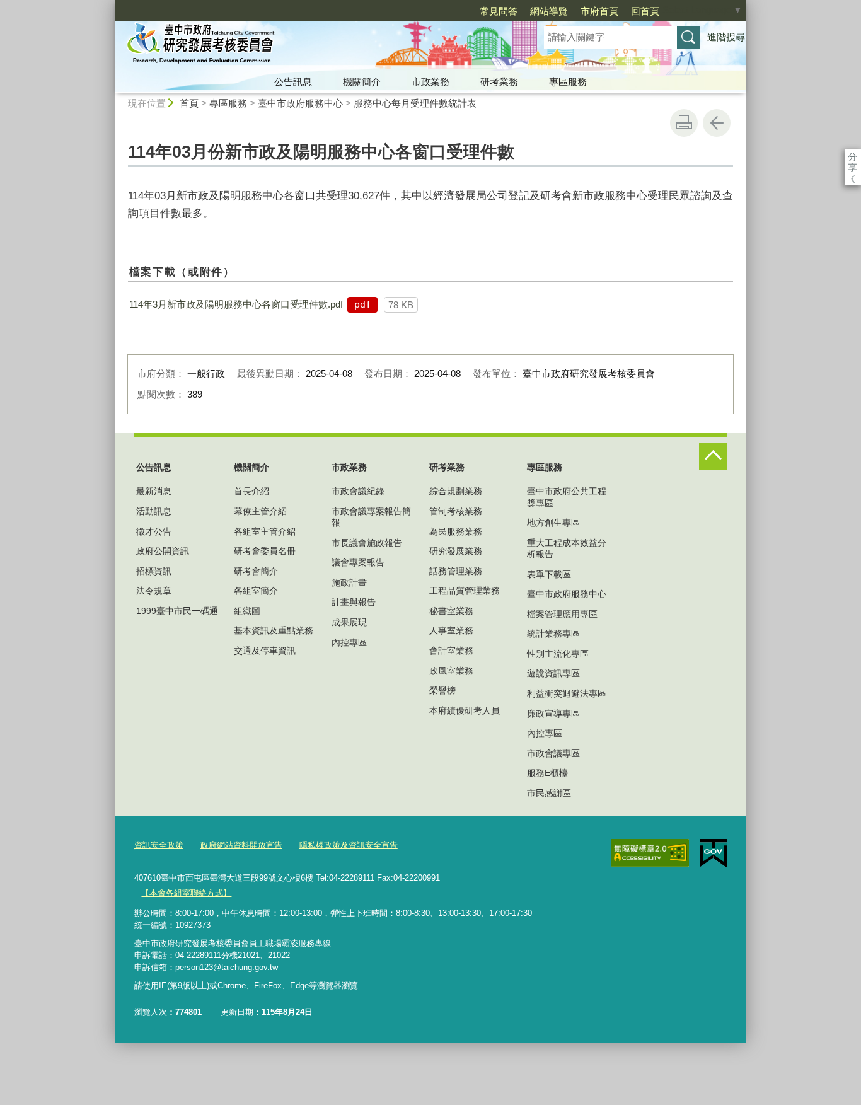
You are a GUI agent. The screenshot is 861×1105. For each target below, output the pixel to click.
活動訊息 (153, 511)
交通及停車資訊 (265, 650)
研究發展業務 (455, 551)
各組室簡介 (256, 591)
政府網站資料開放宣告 (241, 845)
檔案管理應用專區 (562, 614)
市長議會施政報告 (367, 543)
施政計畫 (349, 582)
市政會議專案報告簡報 (371, 517)
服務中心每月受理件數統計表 (415, 103)
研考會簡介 (256, 571)
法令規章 (153, 591)
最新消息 (153, 491)
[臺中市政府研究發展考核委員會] (314, 46)
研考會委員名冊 (265, 551)
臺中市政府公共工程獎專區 (566, 496)
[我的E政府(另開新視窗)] (713, 853)
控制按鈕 (713, 456)
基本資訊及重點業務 (273, 630)
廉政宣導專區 (553, 714)
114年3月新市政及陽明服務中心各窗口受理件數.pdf (236, 304)
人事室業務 (451, 630)
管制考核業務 (455, 511)
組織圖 (247, 611)
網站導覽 (549, 11)
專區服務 (568, 81)
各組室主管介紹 (265, 531)
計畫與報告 (354, 602)
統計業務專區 (553, 633)
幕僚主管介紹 (260, 511)
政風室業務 (451, 671)
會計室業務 (451, 650)
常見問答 (498, 11)
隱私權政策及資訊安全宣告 (348, 845)
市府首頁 (599, 11)
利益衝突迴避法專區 (566, 693)
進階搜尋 (726, 37)
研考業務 (499, 81)
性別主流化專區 (558, 654)
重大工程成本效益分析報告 (566, 548)
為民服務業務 (455, 531)
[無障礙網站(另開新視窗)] (650, 853)
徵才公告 (153, 531)
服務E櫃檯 (547, 773)
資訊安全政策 (158, 845)
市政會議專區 (553, 753)
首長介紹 (251, 491)
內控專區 (349, 642)
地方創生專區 (553, 523)
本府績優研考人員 (464, 710)
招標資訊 (153, 571)
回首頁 (645, 11)
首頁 (189, 103)
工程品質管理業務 (464, 591)
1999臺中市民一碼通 (177, 611)
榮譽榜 (442, 690)
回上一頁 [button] (717, 123)
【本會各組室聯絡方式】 (186, 893)
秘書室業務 (451, 611)
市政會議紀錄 (358, 491)
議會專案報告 (358, 562)
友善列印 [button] (684, 123)
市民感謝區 (549, 793)
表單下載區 (549, 574)
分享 (852, 156)
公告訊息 (293, 81)
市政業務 (430, 81)
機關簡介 (362, 81)
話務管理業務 (455, 571)
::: (109, 5)
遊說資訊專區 (553, 673)
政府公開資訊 (162, 551)
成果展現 (349, 622)
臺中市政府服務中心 (300, 103)
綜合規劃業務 (455, 491)
